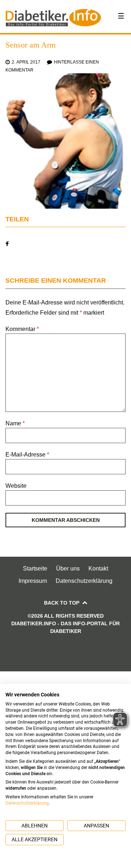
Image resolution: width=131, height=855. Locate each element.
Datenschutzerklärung (84, 581)
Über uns (68, 568)
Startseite (35, 568)
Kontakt (98, 568)
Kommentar (22, 329)
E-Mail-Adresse (27, 454)
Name (15, 423)
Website (16, 486)
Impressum (33, 581)
